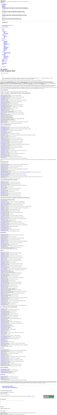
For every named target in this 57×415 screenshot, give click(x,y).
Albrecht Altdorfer (2, 222)
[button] (4, 4)
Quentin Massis (2, 216)
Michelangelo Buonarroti (3, 171)
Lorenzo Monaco (2, 111)
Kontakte (6, 413)
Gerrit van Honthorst (3, 313)
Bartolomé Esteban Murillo (3, 295)
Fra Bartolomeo (2, 169)
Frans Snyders (2, 308)
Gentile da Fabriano (3, 126)
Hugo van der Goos (3, 211)
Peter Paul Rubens (2, 261)
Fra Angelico (2, 137)
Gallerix (4, 410)
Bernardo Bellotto (2, 358)
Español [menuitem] (6, 25)
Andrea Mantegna (2, 149)
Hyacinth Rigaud (2, 304)
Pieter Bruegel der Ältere (3, 228)
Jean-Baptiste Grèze (3, 360)
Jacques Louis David (3, 370)
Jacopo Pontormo (2, 235)
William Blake (2, 377)
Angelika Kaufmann (3, 363)
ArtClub (4, 39)
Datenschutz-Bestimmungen (17, 414)
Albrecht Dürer (2, 219)
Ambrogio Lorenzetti (3, 102)
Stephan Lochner (2, 202)
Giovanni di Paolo (2, 135)
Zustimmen (51, 396)
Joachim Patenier (2, 225)
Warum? (10, 390)
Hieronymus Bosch (2, 214)
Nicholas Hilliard (2, 230)
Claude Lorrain (2, 287)
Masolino (1, 113)
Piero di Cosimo (2, 168)
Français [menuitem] (8, 25)
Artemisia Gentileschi (3, 275)
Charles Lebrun (2, 296)
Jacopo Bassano (2, 192)
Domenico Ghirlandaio (3, 155)
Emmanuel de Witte (3, 328)
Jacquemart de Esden (3, 108)
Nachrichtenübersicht (4, 22)
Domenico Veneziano (3, 143)
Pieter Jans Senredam (3, 317)
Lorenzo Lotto (2, 187)
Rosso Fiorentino (2, 234)
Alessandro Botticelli (3, 154)
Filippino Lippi (2, 166)
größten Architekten (6, 128)
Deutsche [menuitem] (10, 25)
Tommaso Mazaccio (3, 138)
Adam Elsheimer (2, 262)
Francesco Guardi (2, 357)
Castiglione (1, 290)
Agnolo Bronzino (2, 240)
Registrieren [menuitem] (6, 26)
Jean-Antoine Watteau (3, 349)
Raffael (1, 172)
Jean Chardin (2, 354)
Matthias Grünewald (3, 217)
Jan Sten (1, 334)
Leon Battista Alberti (3, 140)
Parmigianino (2, 238)
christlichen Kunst (22, 201)
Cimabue (1, 94)
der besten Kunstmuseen (16, 87)
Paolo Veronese (2, 195)
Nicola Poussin (2, 278)
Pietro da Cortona (2, 279)
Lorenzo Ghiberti (2, 129)
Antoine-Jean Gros (2, 379)
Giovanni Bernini (2, 281)
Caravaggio (1, 258)
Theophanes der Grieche (3, 105)
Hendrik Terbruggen (3, 311)
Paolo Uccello (2, 134)
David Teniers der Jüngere (3, 325)
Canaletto (1, 352)
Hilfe (1, 413)
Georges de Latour (2, 273)
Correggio (1, 177)
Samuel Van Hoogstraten (3, 336)
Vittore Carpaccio (2, 184)
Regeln (6, 414)
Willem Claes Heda (2, 314)
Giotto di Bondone (2, 97)
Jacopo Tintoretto (2, 193)
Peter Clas (1, 316)
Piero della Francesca (3, 146)
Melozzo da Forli (2, 151)
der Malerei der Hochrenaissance (10, 173)
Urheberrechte (22, 414)
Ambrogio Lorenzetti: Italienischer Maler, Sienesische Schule (10, 387)
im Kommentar (28, 396)
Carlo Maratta (2, 298)
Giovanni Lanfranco (3, 267)
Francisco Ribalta (2, 256)
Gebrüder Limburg (2, 114)
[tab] (2, 75)
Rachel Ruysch (2, 345)
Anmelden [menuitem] (3, 26)
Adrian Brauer (2, 319)
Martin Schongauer (2, 213)
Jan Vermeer (2, 342)
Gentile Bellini (2, 181)
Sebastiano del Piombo (3, 174)
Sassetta (1, 117)
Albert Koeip (2, 333)
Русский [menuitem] (3, 25)
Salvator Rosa (2, 293)
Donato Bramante (2, 152)
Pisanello (1, 116)
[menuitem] (12, 25)
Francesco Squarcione (3, 132)
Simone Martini (2, 99)
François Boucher (2, 355)
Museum (3, 29)
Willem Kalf (2, 331)
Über (4, 413)
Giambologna (2, 246)
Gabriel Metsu (2, 339)
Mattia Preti (1, 292)
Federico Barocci (2, 243)
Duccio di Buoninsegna (3, 96)
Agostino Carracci (2, 253)
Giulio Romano (2, 237)
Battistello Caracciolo (3, 264)
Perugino (1, 157)
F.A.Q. (3, 413)
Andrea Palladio (2, 190)
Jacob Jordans (2, 276)
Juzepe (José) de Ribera (3, 270)
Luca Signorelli (2, 163)
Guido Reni (1, 259)
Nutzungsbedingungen (10, 414)
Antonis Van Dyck (2, 284)
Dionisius (1, 122)
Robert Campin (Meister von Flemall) (5, 199)
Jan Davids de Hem (3, 322)
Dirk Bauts (1, 205)
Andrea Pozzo (2, 301)
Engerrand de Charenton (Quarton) (5, 119)
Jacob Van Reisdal (2, 337)
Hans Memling (2, 208)
